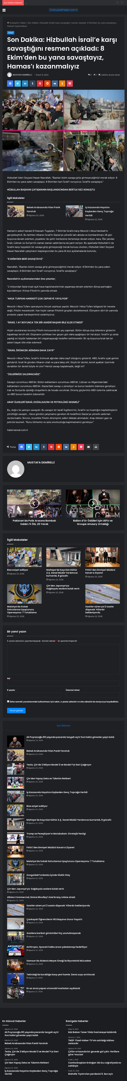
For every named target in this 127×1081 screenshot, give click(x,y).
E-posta (11, 690)
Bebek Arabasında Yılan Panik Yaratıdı (48, 750)
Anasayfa (13, 23)
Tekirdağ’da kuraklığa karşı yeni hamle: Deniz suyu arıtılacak (60, 974)
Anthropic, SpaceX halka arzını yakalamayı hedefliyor (56, 946)
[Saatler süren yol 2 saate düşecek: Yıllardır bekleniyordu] (102, 594)
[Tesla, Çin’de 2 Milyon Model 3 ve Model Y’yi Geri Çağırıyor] (15, 769)
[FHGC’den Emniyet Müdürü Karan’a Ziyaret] (102, 557)
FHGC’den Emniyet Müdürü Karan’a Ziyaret (100, 571)
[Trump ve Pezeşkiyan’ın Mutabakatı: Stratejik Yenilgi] (15, 838)
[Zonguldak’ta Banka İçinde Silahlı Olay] (15, 879)
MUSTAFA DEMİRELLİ (22, 75)
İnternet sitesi (73, 690)
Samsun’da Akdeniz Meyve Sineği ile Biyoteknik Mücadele (58, 960)
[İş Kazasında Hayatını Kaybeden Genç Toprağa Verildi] (74, 211)
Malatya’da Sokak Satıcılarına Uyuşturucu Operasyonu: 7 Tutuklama (22, 609)
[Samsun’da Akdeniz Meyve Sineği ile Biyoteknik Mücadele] (15, 965)
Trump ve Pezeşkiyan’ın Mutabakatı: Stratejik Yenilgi (56, 833)
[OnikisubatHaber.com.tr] (63, 10)
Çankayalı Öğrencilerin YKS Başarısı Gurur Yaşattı (54, 919)
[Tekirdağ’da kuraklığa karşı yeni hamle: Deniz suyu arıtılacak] (15, 979)
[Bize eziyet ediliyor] (24, 557)
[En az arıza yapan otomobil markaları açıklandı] (15, 992)
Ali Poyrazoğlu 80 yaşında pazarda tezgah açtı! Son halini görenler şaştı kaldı (70, 737)
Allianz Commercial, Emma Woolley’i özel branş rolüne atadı (41, 897)
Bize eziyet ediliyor (17, 569)
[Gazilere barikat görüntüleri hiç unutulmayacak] (15, 937)
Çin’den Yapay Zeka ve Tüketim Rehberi (48, 778)
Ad (9, 678)
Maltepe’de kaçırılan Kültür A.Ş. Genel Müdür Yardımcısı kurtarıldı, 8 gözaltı (62, 572)
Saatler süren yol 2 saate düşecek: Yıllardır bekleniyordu (99, 609)
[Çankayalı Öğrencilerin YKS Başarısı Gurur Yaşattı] (15, 923)
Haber (23, 23)
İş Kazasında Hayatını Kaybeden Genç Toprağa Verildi (99, 211)
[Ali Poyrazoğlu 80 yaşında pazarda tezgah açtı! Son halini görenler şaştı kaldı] (15, 741)
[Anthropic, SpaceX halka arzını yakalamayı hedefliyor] (15, 951)
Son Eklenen (63, 725)
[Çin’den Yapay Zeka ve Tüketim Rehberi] (15, 783)
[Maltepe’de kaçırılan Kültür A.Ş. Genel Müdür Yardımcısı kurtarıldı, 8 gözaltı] (63, 557)
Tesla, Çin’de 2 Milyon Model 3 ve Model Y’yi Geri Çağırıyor (53, 2)
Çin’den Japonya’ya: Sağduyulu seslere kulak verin (62, 587)
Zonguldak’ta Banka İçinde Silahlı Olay (48, 875)
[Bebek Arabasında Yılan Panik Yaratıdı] (15, 211)
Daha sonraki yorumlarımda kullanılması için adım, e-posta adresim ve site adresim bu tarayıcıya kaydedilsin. (64, 701)
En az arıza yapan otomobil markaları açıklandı (53, 988)
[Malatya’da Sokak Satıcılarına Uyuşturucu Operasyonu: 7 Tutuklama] (24, 594)
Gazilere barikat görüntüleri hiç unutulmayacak (53, 933)
